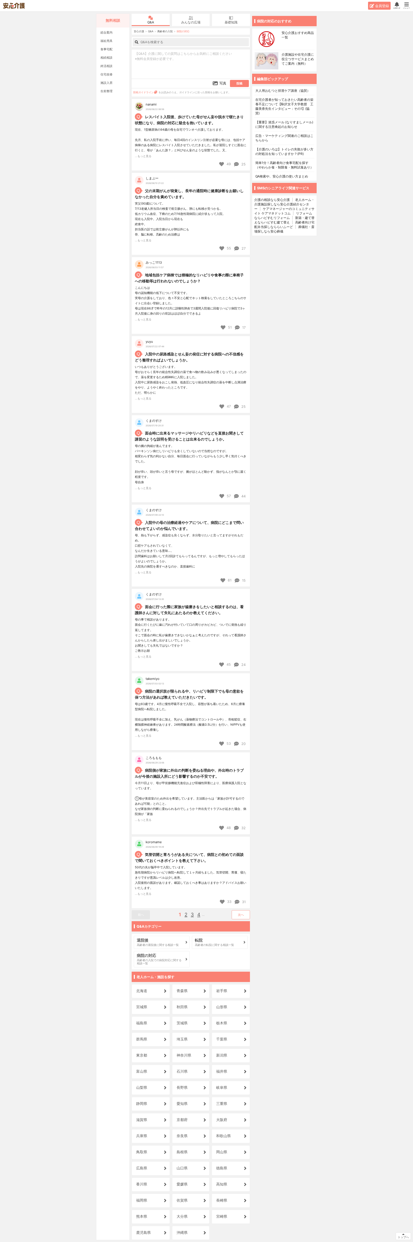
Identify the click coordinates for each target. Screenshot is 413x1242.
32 (243, 828)
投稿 (239, 83)
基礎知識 (231, 22)
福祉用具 (106, 41)
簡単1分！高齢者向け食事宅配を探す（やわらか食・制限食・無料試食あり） (284, 165)
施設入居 (106, 82)
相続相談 (106, 57)
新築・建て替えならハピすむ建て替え (284, 220)
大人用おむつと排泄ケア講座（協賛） (282, 91)
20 (243, 744)
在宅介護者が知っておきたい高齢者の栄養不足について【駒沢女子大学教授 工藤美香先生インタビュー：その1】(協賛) (284, 106)
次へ (241, 914)
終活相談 (106, 66)
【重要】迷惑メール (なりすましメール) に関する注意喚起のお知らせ (284, 124)
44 (243, 496)
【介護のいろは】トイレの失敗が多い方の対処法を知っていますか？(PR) (284, 151)
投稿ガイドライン (143, 92)
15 (243, 580)
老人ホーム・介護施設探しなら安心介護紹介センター (284, 204)
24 (243, 664)
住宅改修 (106, 74)
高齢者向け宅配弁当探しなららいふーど (284, 224)
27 (243, 248)
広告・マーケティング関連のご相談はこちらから (284, 138)
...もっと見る (143, 156)
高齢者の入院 (165, 31)
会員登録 (382, 6)
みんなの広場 (190, 22)
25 (243, 164)
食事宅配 (106, 49)
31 (243, 902)
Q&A (150, 22)
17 (243, 327)
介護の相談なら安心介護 (272, 200)
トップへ (403, 1237)
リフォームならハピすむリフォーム (283, 215)
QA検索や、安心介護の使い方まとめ (281, 176)
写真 (222, 83)
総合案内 (106, 32)
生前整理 (106, 91)
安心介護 (17, 6)
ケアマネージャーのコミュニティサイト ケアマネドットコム (284, 211)
